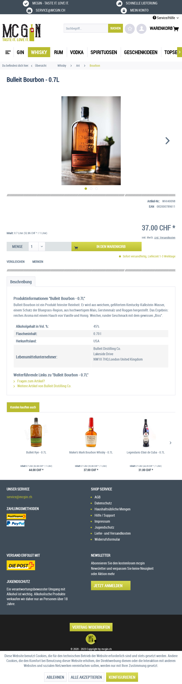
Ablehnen (55, 677)
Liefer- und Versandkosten (113, 533)
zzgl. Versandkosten (164, 237)
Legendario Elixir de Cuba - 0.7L (146, 452)
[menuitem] (93, 28)
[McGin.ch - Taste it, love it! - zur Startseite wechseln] (21, 33)
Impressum (102, 521)
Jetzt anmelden (108, 585)
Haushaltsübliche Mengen (113, 509)
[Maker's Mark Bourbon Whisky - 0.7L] (91, 432)
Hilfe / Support (105, 515)
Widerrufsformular (107, 539)
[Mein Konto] (141, 29)
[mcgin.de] (91, 639)
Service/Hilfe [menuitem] (166, 17)
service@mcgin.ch (19, 496)
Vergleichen (16, 261)
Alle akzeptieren (86, 677)
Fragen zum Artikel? (31, 381)
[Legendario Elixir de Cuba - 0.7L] (146, 432)
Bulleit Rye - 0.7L (36, 452)
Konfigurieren (122, 677)
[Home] (7, 50)
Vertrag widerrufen (91, 627)
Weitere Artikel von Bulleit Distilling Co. (44, 385)
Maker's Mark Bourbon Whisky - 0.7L (91, 452)
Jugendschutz (104, 527)
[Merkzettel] (130, 29)
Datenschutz (103, 503)
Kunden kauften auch (23, 407)
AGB (98, 497)
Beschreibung (21, 281)
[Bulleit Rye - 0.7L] (36, 432)
